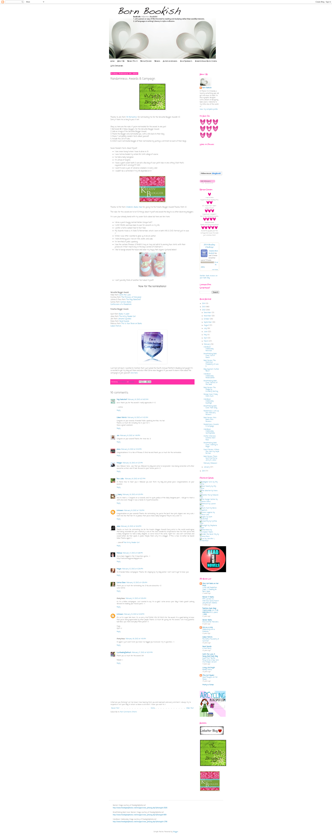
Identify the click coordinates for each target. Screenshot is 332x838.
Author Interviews (170, 61)
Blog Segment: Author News (211, 370)
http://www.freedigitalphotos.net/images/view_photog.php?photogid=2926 (140, 808)
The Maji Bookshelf (133, 299)
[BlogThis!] (142, 381)
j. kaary (119, 494)
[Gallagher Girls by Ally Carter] (209, 484)
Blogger (175, 832)
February (207, 344)
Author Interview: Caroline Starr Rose (210, 438)
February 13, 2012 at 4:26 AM (136, 582)
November (208, 316)
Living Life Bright (208, 668)
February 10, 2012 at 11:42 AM (137, 417)
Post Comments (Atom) (128, 712)
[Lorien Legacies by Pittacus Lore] (209, 515)
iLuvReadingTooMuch (124, 652)
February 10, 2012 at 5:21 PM (133, 463)
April (206, 338)
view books (215, 269)
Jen (118, 435)
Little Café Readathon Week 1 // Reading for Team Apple (209, 589)
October (207, 319)
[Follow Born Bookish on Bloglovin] (211, 175)
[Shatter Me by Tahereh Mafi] (209, 497)
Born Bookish (207, 88)
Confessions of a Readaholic (121, 304)
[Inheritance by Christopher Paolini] (209, 532)
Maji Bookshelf (122, 399)
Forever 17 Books (208, 597)
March (206, 341)
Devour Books (207, 620)
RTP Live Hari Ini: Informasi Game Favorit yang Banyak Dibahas (210, 601)
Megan (119, 569)
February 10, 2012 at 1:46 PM (130, 435)
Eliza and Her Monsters (210, 622)
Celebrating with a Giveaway (208, 630)
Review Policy (132, 61)
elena (118, 449)
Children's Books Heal (134, 207)
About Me (121, 61)
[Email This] (140, 381)
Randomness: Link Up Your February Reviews (211, 413)
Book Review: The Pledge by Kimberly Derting (211, 389)
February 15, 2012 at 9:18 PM (134, 614)
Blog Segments (186, 61)
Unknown (120, 510)
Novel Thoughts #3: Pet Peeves (209, 678)
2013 (204, 307)
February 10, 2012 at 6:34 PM (133, 494)
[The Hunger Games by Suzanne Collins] (209, 501)
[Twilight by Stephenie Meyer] (209, 528)
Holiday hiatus (207, 670)
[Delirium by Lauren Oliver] (209, 506)
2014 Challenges (116, 65)
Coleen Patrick (115, 326)
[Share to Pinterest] (150, 381)
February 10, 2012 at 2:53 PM (131, 449)
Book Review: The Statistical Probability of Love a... (211, 363)
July (205, 328)
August (206, 325)
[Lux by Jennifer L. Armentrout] (209, 541)
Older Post (190, 708)
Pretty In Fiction (208, 685)
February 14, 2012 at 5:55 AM (136, 598)
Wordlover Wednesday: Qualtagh (209, 401)
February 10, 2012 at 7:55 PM (134, 510)
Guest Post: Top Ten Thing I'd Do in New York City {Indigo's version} (210, 660)
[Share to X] (145, 381)
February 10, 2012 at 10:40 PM (131, 526)
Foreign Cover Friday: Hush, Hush (211, 395)
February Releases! (210, 463)
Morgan (119, 463)
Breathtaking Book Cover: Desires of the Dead (210, 383)
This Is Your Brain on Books (131, 323)
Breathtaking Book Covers (206, 61)
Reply (118, 410)
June (206, 332)
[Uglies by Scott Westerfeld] (209, 519)
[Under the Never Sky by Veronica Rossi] (209, 536)
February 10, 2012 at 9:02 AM (138, 399)
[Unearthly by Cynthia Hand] (209, 523)
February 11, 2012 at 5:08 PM (133, 553)
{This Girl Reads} (208, 675)
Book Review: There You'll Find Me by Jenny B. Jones (210, 458)
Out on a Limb (207, 627)
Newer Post (115, 708)
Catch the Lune (125, 295)
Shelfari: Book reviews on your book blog (208, 277)
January (207, 467)
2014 (204, 303)
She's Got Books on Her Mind (210, 584)
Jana (118, 526)
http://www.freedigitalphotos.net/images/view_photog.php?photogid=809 (139, 815)
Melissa (119, 553)
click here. (134, 373)
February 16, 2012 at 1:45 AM (136, 639)
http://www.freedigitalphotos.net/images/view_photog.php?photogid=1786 (140, 822)
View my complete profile (209, 109)
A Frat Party (206, 648)
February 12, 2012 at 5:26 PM (132, 569)
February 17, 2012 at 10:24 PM (142, 652)
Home (112, 61)
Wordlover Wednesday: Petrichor (209, 349)
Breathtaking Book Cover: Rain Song (210, 407)
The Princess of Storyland (131, 297)
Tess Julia (120, 479)
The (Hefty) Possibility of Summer (210, 640)
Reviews (157, 61)
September (208, 322)
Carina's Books (125, 302)
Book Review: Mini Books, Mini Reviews (210, 420)
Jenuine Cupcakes (124, 318)
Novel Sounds (124, 321)
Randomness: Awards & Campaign (211, 425)
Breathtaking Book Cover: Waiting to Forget (211, 445)
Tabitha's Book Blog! (209, 608)
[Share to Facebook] (147, 381)
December (208, 312)
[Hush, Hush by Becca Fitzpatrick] (209, 510)
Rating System (146, 61)
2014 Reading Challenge (209, 245)
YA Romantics (131, 117)
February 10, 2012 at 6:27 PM (135, 479)
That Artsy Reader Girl (131, 542)
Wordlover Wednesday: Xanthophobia (209, 431)
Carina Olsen (121, 582)
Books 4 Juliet (124, 314)
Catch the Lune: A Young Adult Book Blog (210, 655)
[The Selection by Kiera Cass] (209, 493)
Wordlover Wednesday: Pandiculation (209, 376)
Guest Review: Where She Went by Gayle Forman (211, 451)
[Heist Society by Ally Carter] (209, 488)
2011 (203, 471)
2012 (204, 310)
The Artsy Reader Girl (127, 316)
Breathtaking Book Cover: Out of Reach (210, 356)
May (205, 335)
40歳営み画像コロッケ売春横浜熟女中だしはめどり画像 (210, 612)
